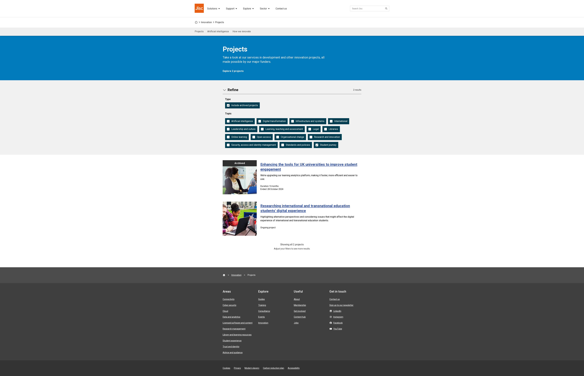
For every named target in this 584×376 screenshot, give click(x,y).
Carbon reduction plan (273, 368)
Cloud (225, 311)
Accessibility (294, 368)
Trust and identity (231, 346)
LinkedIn (337, 311)
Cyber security (229, 305)
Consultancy (264, 311)
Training (262, 305)
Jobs (296, 323)
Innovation (206, 22)
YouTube (337, 329)
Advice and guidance (233, 352)
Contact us (281, 8)
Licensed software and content (237, 323)
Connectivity (229, 299)
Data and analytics (231, 317)
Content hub (300, 317)
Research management (234, 329)
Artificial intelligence (218, 31)
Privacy (237, 368)
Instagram (338, 317)
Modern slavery (252, 368)
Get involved (300, 311)
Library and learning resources (237, 335)
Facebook (338, 323)
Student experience (232, 340)
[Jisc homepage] (199, 8)
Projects (219, 22)
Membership (300, 305)
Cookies (226, 368)
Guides (261, 299)
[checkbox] (242, 105)
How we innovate (242, 31)
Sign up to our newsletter (341, 305)
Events (261, 317)
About (297, 299)
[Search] (386, 8)
